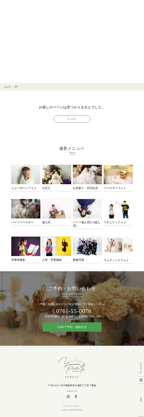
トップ (7, 87)
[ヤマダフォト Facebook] (76, 396)
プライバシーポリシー (72, 406)
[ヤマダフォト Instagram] (68, 396)
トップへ (72, 119)
